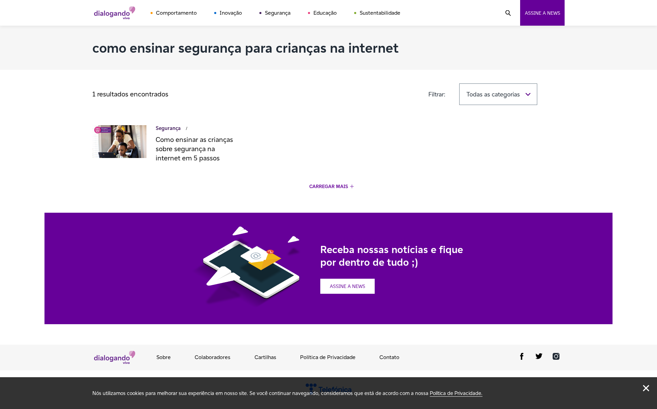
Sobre (163, 357)
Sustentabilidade (380, 12)
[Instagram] (556, 357)
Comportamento (176, 12)
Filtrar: (437, 94)
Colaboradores (212, 357)
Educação (325, 12)
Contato (389, 357)
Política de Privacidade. (456, 393)
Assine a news (542, 13)
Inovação (231, 12)
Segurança (278, 12)
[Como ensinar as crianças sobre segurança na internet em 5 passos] (119, 142)
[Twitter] (539, 357)
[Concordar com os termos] (646, 388)
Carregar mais (328, 186)
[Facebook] (522, 357)
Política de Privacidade (328, 357)
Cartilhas (265, 357)
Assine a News (347, 286)
